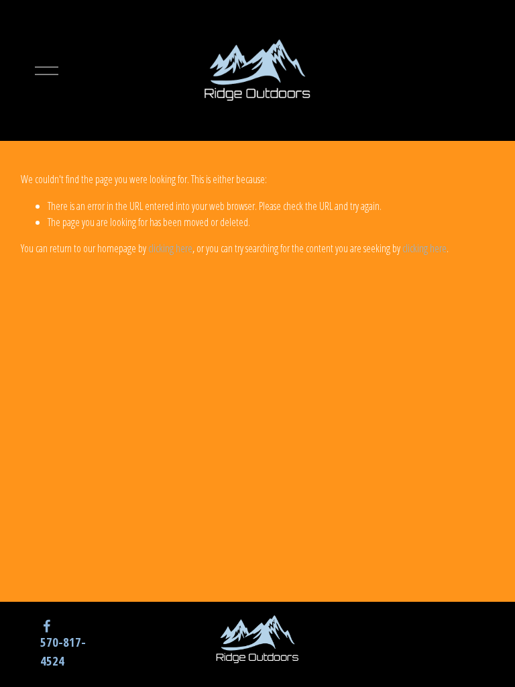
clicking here (170, 248)
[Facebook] (47, 626)
